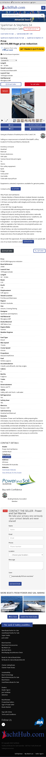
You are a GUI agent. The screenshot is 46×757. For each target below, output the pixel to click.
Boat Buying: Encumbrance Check (12, 652)
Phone (11, 543)
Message (12, 560)
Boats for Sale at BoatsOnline (11, 657)
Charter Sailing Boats (8, 665)
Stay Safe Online (7, 712)
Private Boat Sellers (8, 702)
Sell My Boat (6, 2)
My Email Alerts (6, 650)
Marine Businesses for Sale (10, 677)
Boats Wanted (6, 707)
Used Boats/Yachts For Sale (10, 633)
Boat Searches (6, 643)
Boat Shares (5, 680)
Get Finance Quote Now (32, 49)
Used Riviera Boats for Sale (10, 682)
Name (11, 526)
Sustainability (6, 672)
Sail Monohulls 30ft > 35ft (24, 34)
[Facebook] (3, 724)
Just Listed (5, 638)
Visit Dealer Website (9, 470)
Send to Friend (36, 129)
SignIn (31, 2)
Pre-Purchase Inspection (10, 54)
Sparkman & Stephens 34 (35, 38)
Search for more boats (29, 617)
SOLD (5, 91)
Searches (16, 2)
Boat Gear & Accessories (10, 645)
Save (10, 573)
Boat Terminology (7, 675)
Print (11, 125)
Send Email (16, 584)
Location (11, 551)
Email (10, 534)
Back (11, 129)
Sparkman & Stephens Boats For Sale (12, 38)
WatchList (26, 2)
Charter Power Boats (8, 667)
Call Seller (35, 84)
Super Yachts (6, 635)
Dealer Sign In (6, 690)
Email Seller (11, 84)
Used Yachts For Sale (7, 34)
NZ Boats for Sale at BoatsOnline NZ (13, 660)
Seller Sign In (39, 754)
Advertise (5, 695)
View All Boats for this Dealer (12, 473)
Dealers (4, 687)
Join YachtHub (6, 692)
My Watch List (6, 647)
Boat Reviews (6, 700)
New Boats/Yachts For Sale (10, 630)
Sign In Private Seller (8, 704)
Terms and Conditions (9, 714)
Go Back (13, 617)
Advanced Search (23, 19)
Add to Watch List (36, 125)
